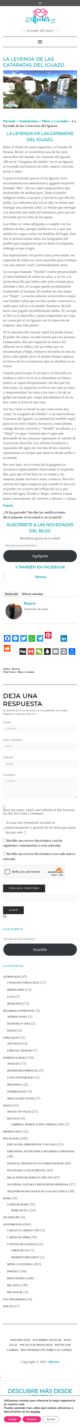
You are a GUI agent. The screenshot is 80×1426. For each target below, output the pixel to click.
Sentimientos (28, 121)
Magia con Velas (19, 1111)
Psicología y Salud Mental (26, 1170)
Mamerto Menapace (25, 1257)
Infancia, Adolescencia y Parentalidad (35, 1163)
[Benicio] (14, 611)
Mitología (14, 1003)
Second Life (11, 1217)
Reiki (6, 1198)
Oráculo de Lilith (20, 1098)
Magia (7, 1105)
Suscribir (40, 949)
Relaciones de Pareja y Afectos (30, 1177)
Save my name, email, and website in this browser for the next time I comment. (39, 811)
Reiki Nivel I (20, 1210)
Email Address (13, 740)
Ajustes (51, 1419)
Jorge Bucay (20, 1250)
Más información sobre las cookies (46, 1350)
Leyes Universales (20, 1077)
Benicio (30, 603)
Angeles (13, 1063)
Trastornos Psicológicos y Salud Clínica (37, 1191)
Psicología (11, 1138)
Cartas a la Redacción (23, 1230)
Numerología (17, 1091)
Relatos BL (15, 1292)
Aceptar (12, 1419)
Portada (9, 121)
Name (7, 722)
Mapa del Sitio (20, 1340)
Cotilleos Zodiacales (23, 982)
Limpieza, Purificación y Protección (37, 1124)
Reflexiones (16, 1278)
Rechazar (32, 1419)
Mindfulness (12, 1131)
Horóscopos (15, 989)
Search (13, 910)
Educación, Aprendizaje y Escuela (32, 1144)
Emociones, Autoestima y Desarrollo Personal (41, 1151)
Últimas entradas (32, 594)
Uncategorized (14, 1299)
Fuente (8, 505)
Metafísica (15, 1084)
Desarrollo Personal (19, 1010)
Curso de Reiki (17, 1204)
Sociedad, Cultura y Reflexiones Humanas (37, 1184)
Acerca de (11, 594)
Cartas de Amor (18, 1237)
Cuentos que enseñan (22, 1244)
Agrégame (40, 556)
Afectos (40, 577)
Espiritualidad (14, 1057)
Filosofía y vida (18, 1023)
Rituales (13, 1118)
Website (8, 757)
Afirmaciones (17, 1016)
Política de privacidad (36, 1345)
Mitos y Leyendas (55, 121)
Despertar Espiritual (22, 1070)
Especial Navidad (19, 1050)
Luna (10, 996)
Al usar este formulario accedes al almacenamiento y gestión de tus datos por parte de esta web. (41, 828)
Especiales (11, 1037)
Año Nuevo (14, 1043)
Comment (9, 775)
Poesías (12, 1271)
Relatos (13, 1285)
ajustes (35, 1412)
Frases (12, 1030)
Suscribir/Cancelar (46, 1340)
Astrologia (11, 976)
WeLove (8, 1306)
